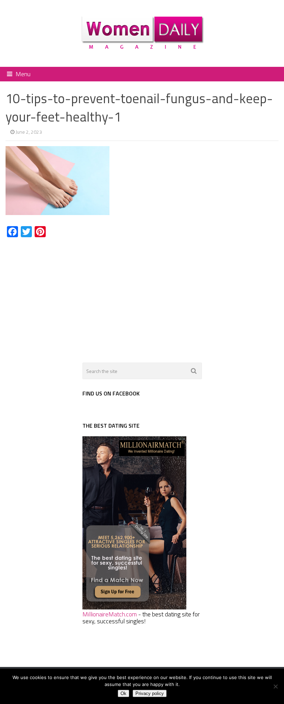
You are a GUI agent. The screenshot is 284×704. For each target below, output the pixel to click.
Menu (23, 74)
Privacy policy (149, 693)
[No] (275, 686)
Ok (123, 693)
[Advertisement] (64, 296)
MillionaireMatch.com (109, 614)
